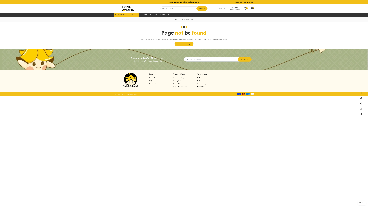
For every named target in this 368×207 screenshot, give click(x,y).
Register (237, 9)
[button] (253, 8)
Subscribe (244, 59)
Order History (201, 84)
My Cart (199, 81)
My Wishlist (200, 87)
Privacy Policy (178, 81)
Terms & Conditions (180, 87)
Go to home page (184, 44)
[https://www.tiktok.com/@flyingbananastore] (361, 114)
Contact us (248, 2)
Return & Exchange (179, 84)
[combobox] (184, 8)
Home (177, 20)
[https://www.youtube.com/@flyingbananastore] (361, 109)
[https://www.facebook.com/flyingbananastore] (361, 93)
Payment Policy (178, 78)
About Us (152, 78)
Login (233, 9)
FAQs (151, 81)
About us (238, 2)
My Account (201, 78)
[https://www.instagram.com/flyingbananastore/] (361, 98)
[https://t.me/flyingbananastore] (361, 103)
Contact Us (153, 84)
